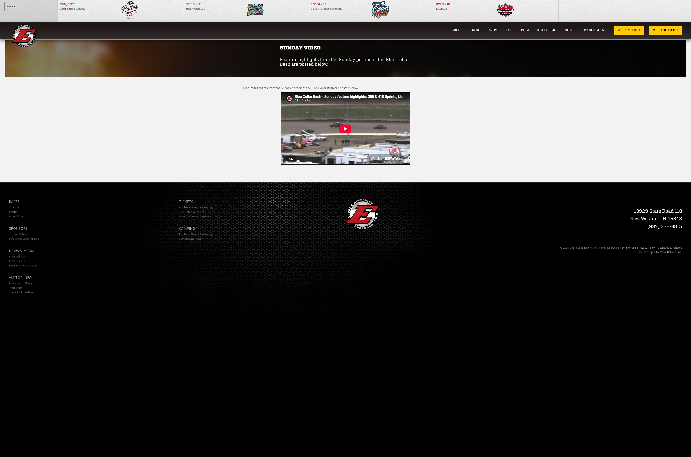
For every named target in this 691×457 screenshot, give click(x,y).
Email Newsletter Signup (23, 265)
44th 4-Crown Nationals (326, 9)
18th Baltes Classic (72, 9)
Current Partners (18, 234)
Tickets (473, 30)
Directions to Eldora (20, 283)
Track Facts (15, 287)
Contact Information (21, 292)
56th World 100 (195, 9)
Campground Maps (190, 238)
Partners (569, 30)
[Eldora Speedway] (24, 30)
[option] (120, 11)
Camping (187, 228)
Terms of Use (628, 247)
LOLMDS (441, 9)
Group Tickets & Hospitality (195, 216)
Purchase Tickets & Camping (196, 207)
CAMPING (492, 30)
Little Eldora (16, 216)
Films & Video (17, 261)
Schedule (14, 207)
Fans (509, 30)
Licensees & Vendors (670, 247)
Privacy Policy (647, 247)
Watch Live (592, 30)
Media (525, 30)
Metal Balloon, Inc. (670, 252)
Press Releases (18, 256)
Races (456, 30)
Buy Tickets (632, 30)
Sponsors (18, 228)
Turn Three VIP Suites (191, 212)
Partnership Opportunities (24, 238)
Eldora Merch (668, 30)
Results (13, 212)
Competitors (546, 30)
